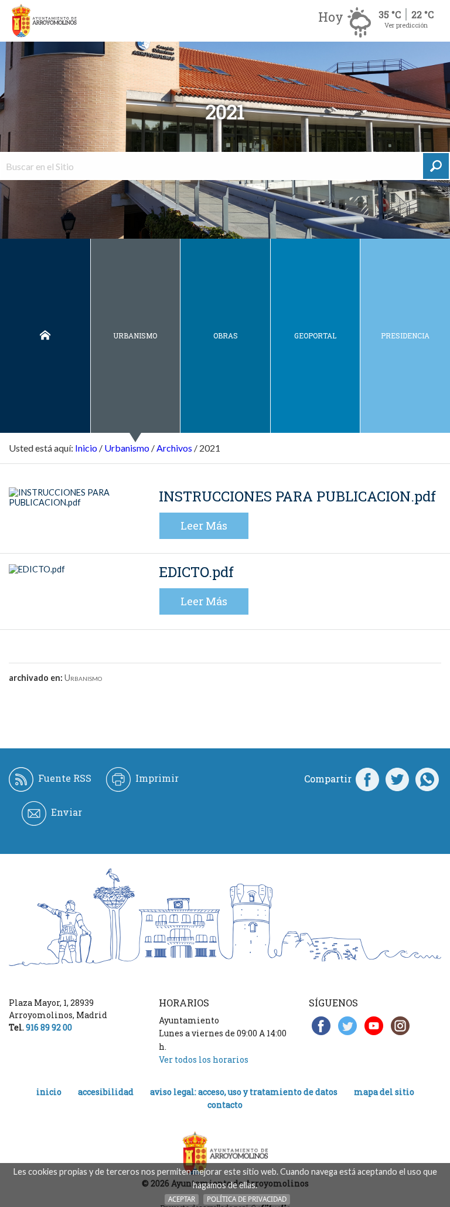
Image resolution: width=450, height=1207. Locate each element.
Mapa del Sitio (384, 1091)
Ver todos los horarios (203, 1059)
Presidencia (405, 335)
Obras (225, 335)
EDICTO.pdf (196, 571)
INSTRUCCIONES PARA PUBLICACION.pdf (297, 496)
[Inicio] (44, 21)
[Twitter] (397, 779)
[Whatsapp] (427, 779)
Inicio (45, 336)
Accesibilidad (106, 1091)
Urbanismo (135, 335)
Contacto (225, 1104)
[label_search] (436, 166)
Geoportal (315, 335)
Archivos (174, 447)
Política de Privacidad (247, 1199)
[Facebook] (367, 779)
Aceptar (181, 1199)
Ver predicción (406, 25)
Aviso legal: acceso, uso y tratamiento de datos (244, 1091)
